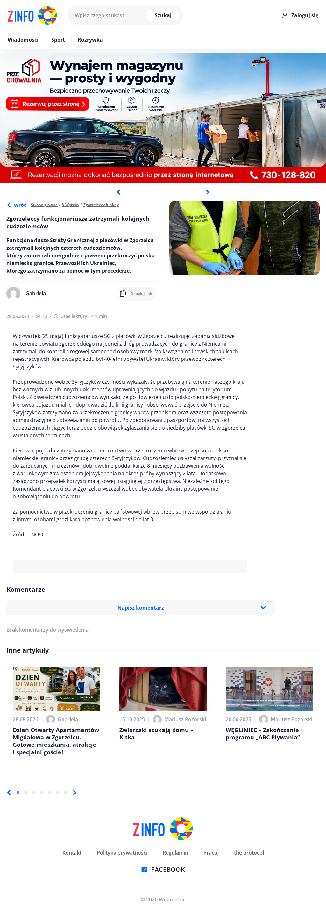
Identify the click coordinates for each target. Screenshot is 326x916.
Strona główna (44, 204)
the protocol (249, 852)
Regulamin (175, 852)
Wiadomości (23, 39)
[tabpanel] (163, 118)
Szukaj (163, 15)
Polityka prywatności (122, 852)
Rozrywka (90, 39)
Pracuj (211, 852)
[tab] (18, 792)
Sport (58, 39)
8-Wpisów (70, 204)
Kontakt (72, 852)
